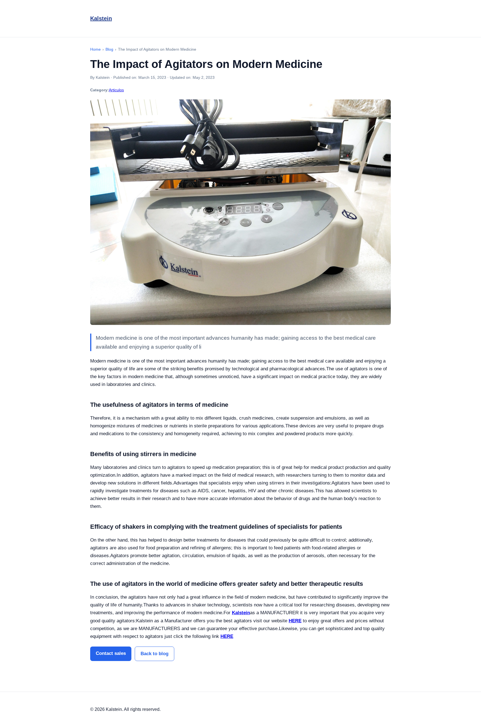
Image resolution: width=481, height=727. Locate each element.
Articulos (116, 90)
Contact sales (111, 653)
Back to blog (154, 653)
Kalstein (101, 18)
